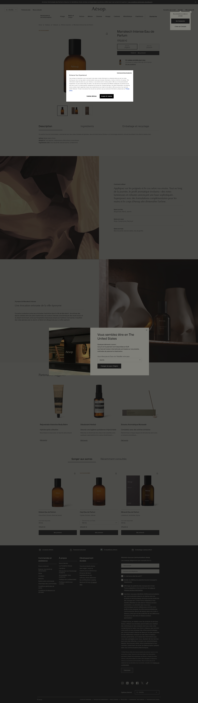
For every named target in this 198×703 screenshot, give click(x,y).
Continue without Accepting (124, 73)
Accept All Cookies (106, 96)
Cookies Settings (92, 96)
